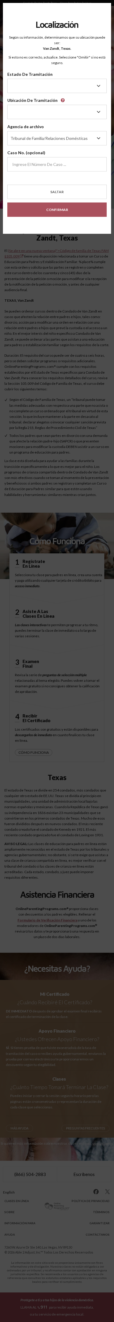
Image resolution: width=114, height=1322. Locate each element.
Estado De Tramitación (30, 74)
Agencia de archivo (25, 126)
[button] (63, 98)
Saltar (57, 192)
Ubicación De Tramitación (32, 100)
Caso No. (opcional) (26, 152)
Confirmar (57, 209)
